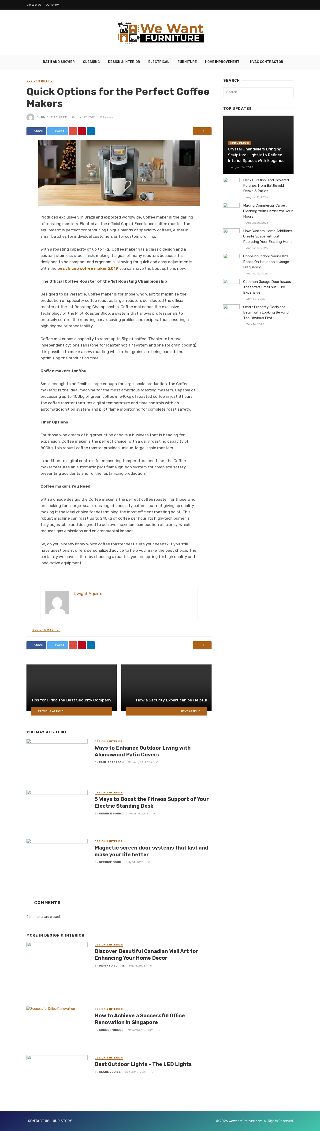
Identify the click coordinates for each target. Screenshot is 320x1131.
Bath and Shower (59, 62)
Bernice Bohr (110, 813)
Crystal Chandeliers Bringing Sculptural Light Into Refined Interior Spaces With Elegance (256, 155)
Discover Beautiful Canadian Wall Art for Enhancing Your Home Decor (146, 954)
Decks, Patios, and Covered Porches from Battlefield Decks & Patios (266, 185)
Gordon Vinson (111, 1030)
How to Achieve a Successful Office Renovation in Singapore (140, 1019)
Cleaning (91, 62)
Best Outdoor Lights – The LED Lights (143, 1064)
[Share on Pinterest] (82, 131)
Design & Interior (124, 62)
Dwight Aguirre (54, 117)
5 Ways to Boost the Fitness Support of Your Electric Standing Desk (152, 802)
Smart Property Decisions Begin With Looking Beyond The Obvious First (266, 312)
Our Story (52, 4)
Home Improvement (222, 62)
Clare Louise (110, 1071)
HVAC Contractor (266, 62)
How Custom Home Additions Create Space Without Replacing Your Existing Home (268, 236)
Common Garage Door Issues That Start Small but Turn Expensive (267, 287)
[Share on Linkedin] (91, 131)
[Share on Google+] (73, 131)
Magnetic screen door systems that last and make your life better (151, 851)
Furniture (187, 62)
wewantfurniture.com (245, 1121)
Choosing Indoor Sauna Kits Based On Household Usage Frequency (266, 261)
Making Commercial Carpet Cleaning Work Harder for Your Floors (268, 210)
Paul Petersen (111, 762)
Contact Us (33, 4)
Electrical (158, 62)
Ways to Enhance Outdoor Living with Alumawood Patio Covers (143, 751)
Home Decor (239, 143)
